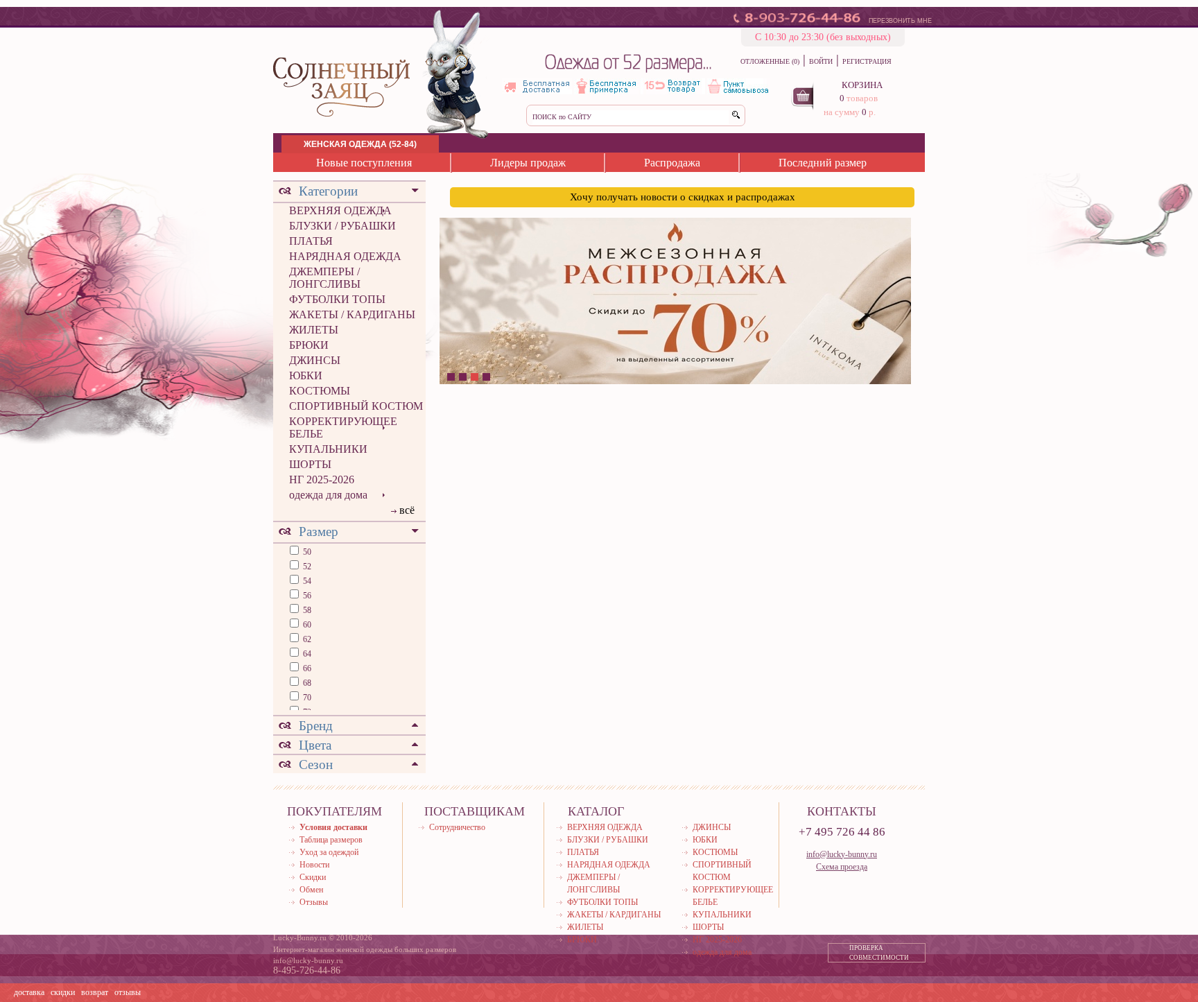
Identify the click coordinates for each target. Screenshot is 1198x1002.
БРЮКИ (309, 345)
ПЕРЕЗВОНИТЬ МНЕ (900, 20)
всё (407, 510)
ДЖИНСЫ (314, 360)
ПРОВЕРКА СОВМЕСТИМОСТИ (879, 952)
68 (306, 683)
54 (306, 581)
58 (306, 610)
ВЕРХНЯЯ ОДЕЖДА (340, 210)
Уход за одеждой (329, 852)
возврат (94, 992)
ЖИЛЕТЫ (313, 330)
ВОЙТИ (821, 61)
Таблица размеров (331, 840)
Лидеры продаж (528, 163)
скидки (63, 992)
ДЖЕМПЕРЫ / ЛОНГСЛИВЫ (325, 278)
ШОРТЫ (310, 464)
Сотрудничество (457, 827)
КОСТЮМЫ (319, 391)
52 (306, 566)
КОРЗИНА (862, 85)
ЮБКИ (305, 375)
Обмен (311, 890)
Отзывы (314, 902)
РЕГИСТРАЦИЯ (867, 61)
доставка (29, 992)
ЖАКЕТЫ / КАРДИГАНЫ (352, 314)
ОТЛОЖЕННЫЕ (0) (769, 61)
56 (306, 596)
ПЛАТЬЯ (311, 241)
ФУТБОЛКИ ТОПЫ (337, 299)
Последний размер (823, 163)
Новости (314, 865)
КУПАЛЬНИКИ (328, 449)
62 (306, 639)
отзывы (127, 992)
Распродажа (672, 163)
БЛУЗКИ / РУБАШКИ (342, 226)
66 (306, 668)
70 (306, 697)
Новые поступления (364, 163)
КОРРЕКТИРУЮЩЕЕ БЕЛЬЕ (343, 427)
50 (306, 552)
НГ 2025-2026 (321, 479)
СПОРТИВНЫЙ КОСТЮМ (356, 406)
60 (306, 625)
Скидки (313, 877)
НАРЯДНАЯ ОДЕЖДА (345, 256)
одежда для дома (328, 495)
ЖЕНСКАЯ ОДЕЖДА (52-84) (360, 144)
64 (306, 654)
